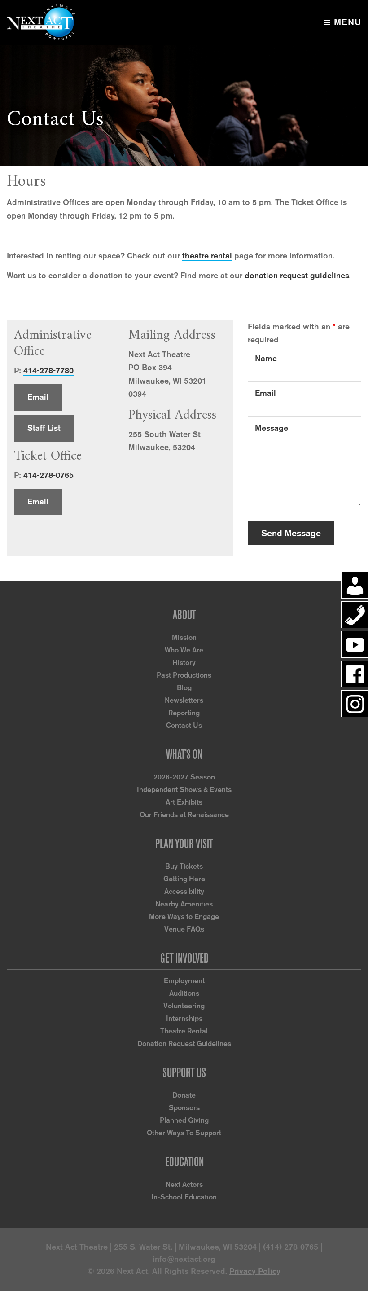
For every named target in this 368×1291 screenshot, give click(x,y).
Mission (184, 637)
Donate (184, 1095)
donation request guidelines (297, 275)
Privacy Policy (254, 1271)
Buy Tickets (184, 866)
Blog (184, 687)
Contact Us (184, 725)
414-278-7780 (48, 371)
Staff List (44, 428)
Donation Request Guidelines (184, 1043)
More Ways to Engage (184, 916)
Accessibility (184, 891)
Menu (347, 22)
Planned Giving (184, 1120)
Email (37, 397)
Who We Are (184, 650)
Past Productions (184, 675)
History (184, 662)
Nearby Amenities (184, 904)
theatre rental (207, 256)
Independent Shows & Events (184, 789)
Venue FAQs (184, 929)
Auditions (184, 993)
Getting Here (184, 879)
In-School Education (184, 1197)
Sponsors (184, 1107)
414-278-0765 (48, 475)
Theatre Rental (184, 1031)
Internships (184, 1018)
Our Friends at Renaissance (184, 814)
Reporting (184, 713)
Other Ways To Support (184, 1133)
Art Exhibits (184, 802)
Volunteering (184, 1006)
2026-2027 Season (184, 777)
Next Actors (184, 1184)
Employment (184, 980)
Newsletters (184, 700)
